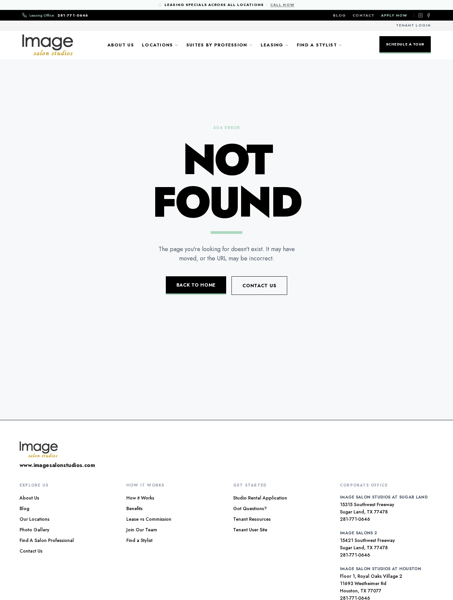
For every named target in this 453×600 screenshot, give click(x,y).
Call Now (282, 4)
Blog (339, 15)
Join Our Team (141, 529)
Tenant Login (413, 25)
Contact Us (259, 285)
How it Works (140, 498)
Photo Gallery (34, 529)
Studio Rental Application (260, 498)
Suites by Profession (216, 45)
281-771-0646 (355, 519)
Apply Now (394, 15)
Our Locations (34, 519)
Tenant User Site (250, 529)
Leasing (272, 45)
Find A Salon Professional (47, 540)
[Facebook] (428, 15)
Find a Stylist (317, 45)
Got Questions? (250, 508)
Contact (363, 15)
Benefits (134, 508)
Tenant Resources (252, 519)
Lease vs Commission (148, 519)
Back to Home (196, 285)
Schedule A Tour (405, 44)
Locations (157, 45)
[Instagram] (420, 15)
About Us (120, 45)
